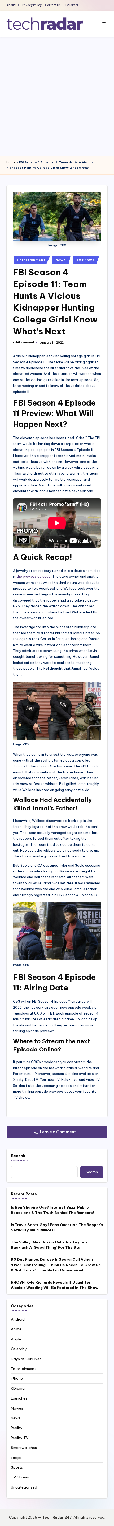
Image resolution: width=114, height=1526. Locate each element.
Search (18, 1155)
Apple (16, 1339)
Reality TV (20, 1437)
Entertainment (31, 260)
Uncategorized (24, 1487)
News (61, 260)
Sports (17, 1467)
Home (10, 162)
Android (18, 1319)
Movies (17, 1408)
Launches (19, 1398)
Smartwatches (24, 1447)
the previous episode (33, 576)
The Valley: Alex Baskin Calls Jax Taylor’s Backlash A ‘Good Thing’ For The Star (49, 1245)
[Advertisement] (57, 96)
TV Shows (85, 260)
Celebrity (19, 1348)
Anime (16, 1329)
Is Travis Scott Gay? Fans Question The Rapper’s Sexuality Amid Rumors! (57, 1227)
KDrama (18, 1388)
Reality (17, 1427)
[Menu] (105, 23)
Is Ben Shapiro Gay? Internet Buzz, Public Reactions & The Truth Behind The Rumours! (52, 1210)
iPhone (17, 1378)
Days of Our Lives (26, 1358)
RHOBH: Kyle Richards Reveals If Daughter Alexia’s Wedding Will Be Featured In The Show (54, 1285)
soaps (16, 1457)
